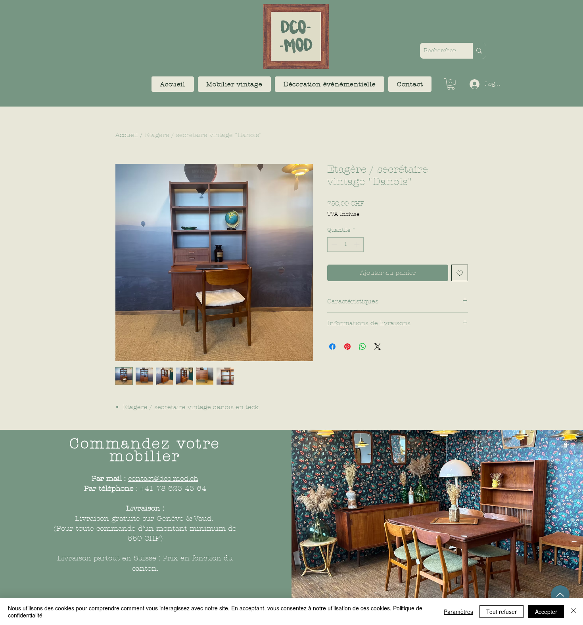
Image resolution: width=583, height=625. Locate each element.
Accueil (126, 135)
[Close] (573, 611)
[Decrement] (333, 245)
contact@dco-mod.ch (163, 478)
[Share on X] (377, 346)
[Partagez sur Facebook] (332, 346)
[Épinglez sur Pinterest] (347, 346)
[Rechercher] (479, 51)
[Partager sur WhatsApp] (362, 346)
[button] (235, 84)
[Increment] (357, 245)
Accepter (546, 611)
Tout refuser (501, 611)
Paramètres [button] (458, 611)
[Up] (560, 594)
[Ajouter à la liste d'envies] (459, 273)
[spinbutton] (345, 245)
